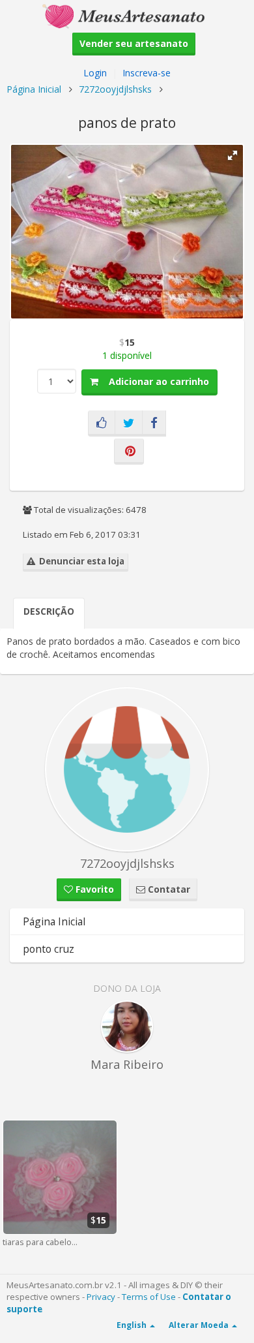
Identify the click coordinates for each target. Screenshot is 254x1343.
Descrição (48, 611)
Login (95, 73)
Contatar (167, 889)
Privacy (101, 1297)
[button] (232, 155)
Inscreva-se (146, 73)
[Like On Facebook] (101, 423)
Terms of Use (149, 1297)
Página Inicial (34, 89)
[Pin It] (129, 452)
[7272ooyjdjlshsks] (127, 769)
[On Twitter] (129, 423)
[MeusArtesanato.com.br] (127, 15)
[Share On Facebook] (154, 423)
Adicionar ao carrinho (153, 381)
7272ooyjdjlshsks (115, 89)
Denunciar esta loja (79, 561)
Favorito (93, 889)
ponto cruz (48, 949)
